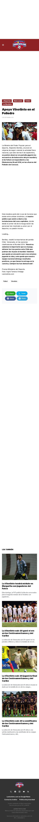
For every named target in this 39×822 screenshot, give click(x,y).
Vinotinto (14, 281)
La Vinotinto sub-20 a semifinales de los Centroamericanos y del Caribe (19, 723)
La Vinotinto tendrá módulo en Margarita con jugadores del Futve (17, 586)
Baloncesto (18, 101)
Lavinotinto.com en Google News (18, 797)
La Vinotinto (7, 104)
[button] (3, 45)
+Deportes (7, 101)
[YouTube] (23, 792)
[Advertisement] (19, 19)
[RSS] (28, 792)
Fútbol (28, 101)
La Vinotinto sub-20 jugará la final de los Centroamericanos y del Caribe (19, 678)
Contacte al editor (10, 799)
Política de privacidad (27, 799)
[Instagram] (19, 792)
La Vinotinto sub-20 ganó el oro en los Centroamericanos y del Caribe (18, 633)
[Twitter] (10, 792)
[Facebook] (15, 792)
